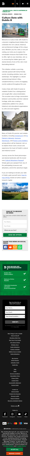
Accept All (14, 449)
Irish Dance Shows (15, 342)
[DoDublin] (3, 4)
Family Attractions (15, 354)
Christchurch (19, 136)
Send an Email (15, 391)
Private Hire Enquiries (15, 394)
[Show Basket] (22, 3)
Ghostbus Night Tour (15, 338)
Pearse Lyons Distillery (20, 141)
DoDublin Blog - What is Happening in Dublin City (15, 11)
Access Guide (15, 385)
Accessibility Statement (15, 383)
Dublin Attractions (15, 347)
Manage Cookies (14, 453)
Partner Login (14, 406)
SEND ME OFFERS (15, 235)
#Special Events (7, 14)
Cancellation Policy (15, 376)
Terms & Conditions (15, 373)
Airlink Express (15, 360)
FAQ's (15, 371)
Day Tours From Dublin (15, 340)
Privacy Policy (15, 378)
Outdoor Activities (15, 349)
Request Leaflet (15, 396)
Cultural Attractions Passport (14, 160)
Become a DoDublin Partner (15, 400)
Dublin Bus (15, 365)
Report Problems (15, 398)
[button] (28, 3)
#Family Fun (18, 14)
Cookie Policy (15, 380)
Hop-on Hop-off (15, 335)
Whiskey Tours (15, 344)
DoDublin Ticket (15, 362)
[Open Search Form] (17, 3)
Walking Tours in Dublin (15, 351)
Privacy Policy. (16, 326)
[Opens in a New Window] (10, 249)
